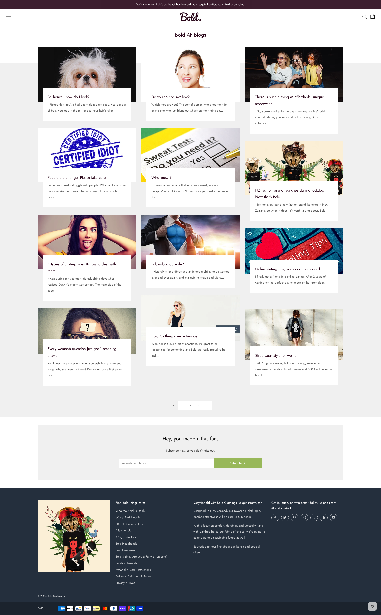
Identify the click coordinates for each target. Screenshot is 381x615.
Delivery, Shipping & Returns (134, 576)
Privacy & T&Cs (125, 583)
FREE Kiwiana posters (129, 524)
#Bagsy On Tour (126, 537)
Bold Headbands (126, 543)
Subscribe (236, 463)
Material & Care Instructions (133, 570)
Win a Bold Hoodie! (128, 517)
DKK (40, 608)
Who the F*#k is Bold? (130, 511)
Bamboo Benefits (126, 563)
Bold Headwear (125, 550)
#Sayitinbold (124, 530)
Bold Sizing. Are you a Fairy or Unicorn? (142, 556)
